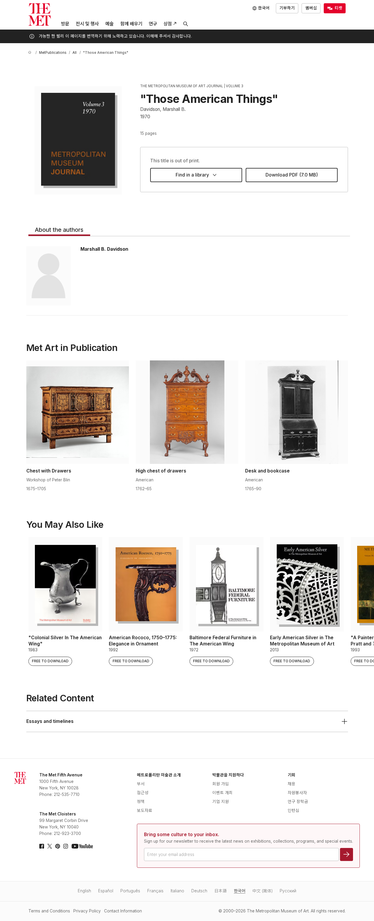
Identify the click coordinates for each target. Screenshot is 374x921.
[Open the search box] (185, 24)
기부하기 (287, 8)
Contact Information (123, 911)
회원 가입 (220, 783)
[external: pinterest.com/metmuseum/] (57, 846)
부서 (141, 783)
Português (130, 890)
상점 (167, 24)
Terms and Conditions (49, 911)
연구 (153, 24)
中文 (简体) (262, 890)
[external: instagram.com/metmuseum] (65, 846)
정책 (141, 801)
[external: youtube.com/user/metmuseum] (82, 846)
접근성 (142, 792)
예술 (109, 24)
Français (155, 890)
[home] (30, 53)
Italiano (177, 890)
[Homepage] (39, 14)
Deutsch (199, 890)
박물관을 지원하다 (228, 775)
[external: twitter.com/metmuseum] (49, 846)
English (84, 890)
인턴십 (293, 810)
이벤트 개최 (222, 792)
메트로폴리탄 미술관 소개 (159, 775)
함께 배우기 (131, 24)
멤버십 (311, 8)
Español (105, 890)
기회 (291, 775)
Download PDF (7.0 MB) (291, 175)
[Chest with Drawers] (77, 412)
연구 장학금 (298, 801)
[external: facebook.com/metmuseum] (41, 846)
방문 (65, 24)
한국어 (239, 890)
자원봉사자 (297, 792)
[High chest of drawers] (187, 412)
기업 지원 (220, 801)
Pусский (288, 890)
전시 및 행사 (87, 24)
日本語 (220, 890)
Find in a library (192, 175)
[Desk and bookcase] (296, 412)
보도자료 (144, 810)
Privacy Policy (87, 911)
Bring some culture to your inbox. (181, 834)
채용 (291, 783)
